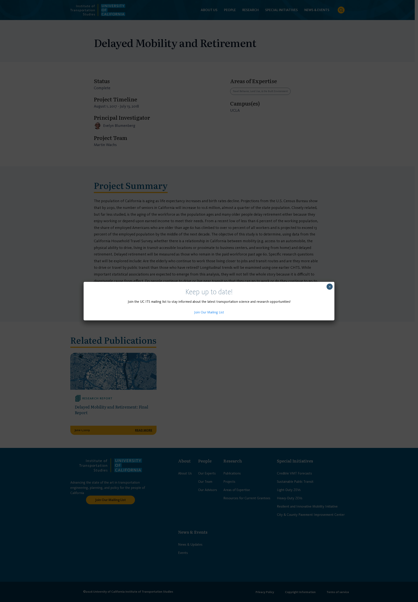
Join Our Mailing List (209, 312)
